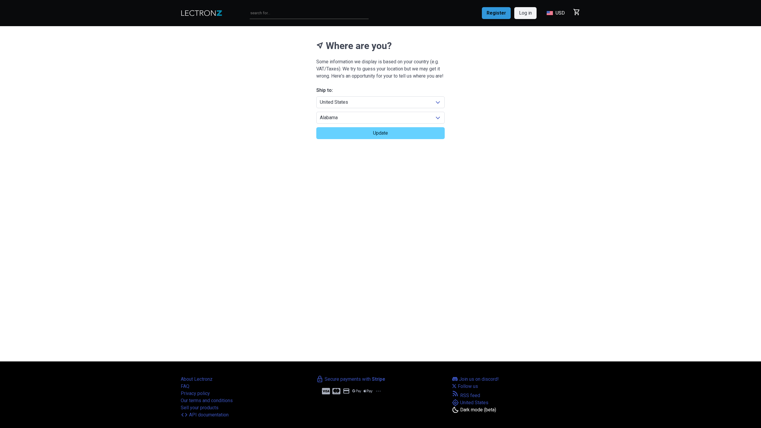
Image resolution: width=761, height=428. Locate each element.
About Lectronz (197, 379)
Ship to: (324, 90)
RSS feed (466, 395)
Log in (525, 13)
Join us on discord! (478, 379)
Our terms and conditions (207, 400)
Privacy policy (195, 393)
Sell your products (199, 407)
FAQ (185, 386)
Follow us (467, 386)
